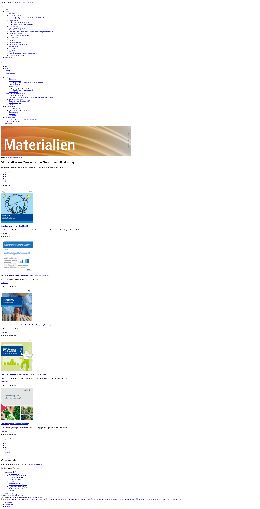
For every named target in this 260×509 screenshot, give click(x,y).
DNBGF (8, 11)
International (9, 72)
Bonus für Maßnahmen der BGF (19, 35)
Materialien (8, 57)
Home (12, 157)
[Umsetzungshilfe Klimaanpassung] (17, 420)
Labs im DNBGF (14, 19)
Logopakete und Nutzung (21, 22)
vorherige (8, 171)
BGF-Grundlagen (15, 488)
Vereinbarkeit (13, 483)
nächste (7, 185)
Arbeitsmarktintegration (16, 476)
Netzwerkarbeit (10, 41)
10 (5, 184)
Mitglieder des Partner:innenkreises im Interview (28, 17)
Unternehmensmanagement (18, 485)
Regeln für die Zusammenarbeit (23, 24)
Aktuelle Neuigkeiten (16, 30)
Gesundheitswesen (15, 477)
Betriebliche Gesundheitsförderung (16, 28)
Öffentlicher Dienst (15, 479)
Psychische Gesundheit (16, 487)
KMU (11, 481)
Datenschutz (9, 504)
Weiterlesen (4, 233)
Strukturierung (13, 46)
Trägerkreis (12, 13)
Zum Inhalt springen (7, 2)
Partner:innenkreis (15, 15)
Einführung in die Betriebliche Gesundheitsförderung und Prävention (31, 32)
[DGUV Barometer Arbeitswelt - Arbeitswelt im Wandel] (17, 370)
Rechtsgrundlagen (15, 37)
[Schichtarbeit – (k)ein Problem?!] (17, 222)
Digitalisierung (14, 474)
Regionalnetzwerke (15, 43)
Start (6, 10)
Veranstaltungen (10, 52)
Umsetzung (12, 48)
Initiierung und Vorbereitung (18, 44)
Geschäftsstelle (13, 26)
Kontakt (7, 70)
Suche (7, 68)
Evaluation (12, 50)
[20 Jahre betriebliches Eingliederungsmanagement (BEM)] (17, 271)
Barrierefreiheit (10, 74)
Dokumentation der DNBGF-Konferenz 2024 (23, 54)
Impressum (8, 503)
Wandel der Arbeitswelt (16, 33)
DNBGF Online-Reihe (16, 55)
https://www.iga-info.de (36, 464)
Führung (12, 490)
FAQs (11, 39)
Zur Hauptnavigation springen (23, 2)
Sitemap (7, 506)
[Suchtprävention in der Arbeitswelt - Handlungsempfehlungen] (17, 321)
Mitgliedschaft (13, 21)
